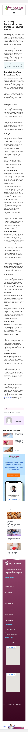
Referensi (9, 409)
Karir (6, 581)
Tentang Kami (8, 597)
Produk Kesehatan (9, 603)
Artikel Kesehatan (9, 620)
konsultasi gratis (8, 397)
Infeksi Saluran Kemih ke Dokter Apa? (13, 539)
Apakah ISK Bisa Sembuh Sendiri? (12, 553)
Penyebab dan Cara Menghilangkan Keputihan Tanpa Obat (19, 441)
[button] (14, 13)
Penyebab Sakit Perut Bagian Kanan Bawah (13, 66)
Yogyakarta (13, 669)
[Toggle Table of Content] (20, 64)
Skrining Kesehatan (9, 614)
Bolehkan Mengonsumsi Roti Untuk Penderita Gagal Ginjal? (13, 524)
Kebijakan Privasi (8, 592)
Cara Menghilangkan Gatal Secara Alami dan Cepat (19, 449)
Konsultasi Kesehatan (9, 609)
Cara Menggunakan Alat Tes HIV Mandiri (19, 434)
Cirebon (13, 642)
